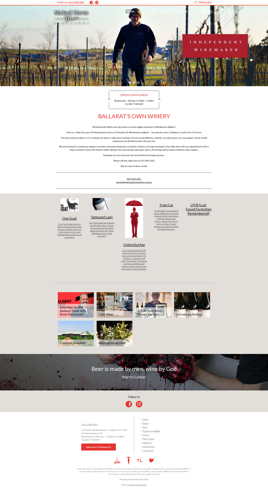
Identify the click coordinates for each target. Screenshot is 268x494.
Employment (149, 446)
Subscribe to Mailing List (98, 447)
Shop (153, 11)
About (142, 11)
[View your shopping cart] (196, 2)
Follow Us (147, 442)
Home (130, 11)
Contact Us (199, 11)
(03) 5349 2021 (134, 179)
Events (165, 11)
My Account (205, 2)
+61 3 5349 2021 (76, 2)
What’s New (180, 11)
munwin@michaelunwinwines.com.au (134, 182)
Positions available (151, 431)
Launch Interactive (137, 484)
